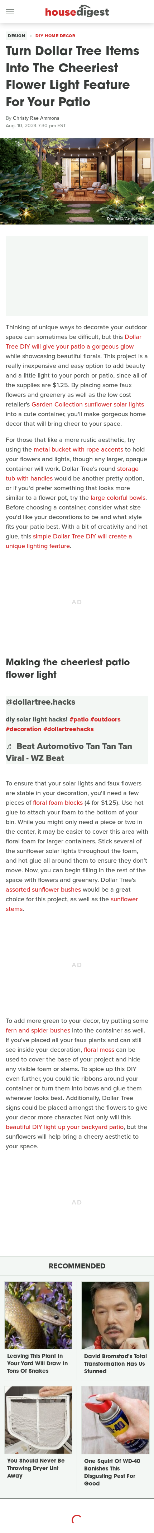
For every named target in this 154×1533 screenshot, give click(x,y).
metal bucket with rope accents (78, 449)
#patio (78, 719)
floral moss (99, 1049)
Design (16, 36)
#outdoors (105, 719)
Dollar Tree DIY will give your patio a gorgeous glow (73, 341)
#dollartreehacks (68, 729)
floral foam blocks (58, 802)
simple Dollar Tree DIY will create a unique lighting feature (69, 541)
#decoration (24, 729)
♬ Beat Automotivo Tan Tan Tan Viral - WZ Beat (69, 752)
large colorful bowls (118, 497)
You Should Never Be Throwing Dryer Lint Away (36, 1469)
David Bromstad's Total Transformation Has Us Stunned (115, 1364)
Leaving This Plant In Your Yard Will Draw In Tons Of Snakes (37, 1364)
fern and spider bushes (38, 1030)
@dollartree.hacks (41, 701)
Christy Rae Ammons (36, 118)
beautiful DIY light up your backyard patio (65, 1127)
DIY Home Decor (55, 36)
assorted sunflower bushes (43, 889)
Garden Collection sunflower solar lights (88, 404)
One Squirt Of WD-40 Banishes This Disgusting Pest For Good (112, 1473)
